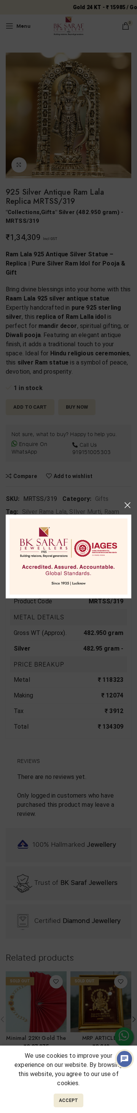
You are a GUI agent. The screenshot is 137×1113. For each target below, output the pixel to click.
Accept (68, 1100)
